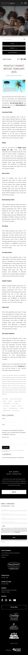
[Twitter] (19, 59)
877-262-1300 (4, 583)
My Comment (5, 437)
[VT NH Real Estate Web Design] (17, 650)
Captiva (5, 408)
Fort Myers (15, 403)
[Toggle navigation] (25, 3)
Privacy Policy (21, 450)
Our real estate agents (16, 103)
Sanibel (10, 401)
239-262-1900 (4, 577)
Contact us (21, 366)
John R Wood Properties (16, 398)
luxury (21, 408)
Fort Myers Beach (13, 408)
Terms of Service (4, 451)
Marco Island (15, 410)
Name (3, 418)
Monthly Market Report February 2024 (14, 69)
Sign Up (14, 492)
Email (3, 424)
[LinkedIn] (23, 59)
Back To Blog (7, 59)
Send (14, 537)
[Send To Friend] (25, 59)
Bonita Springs (7, 403)
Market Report (6, 410)
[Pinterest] (21, 59)
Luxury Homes (17, 401)
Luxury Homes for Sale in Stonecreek (10, 553)
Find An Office (13, 607)
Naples (4, 401)
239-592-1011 (22, 3)
